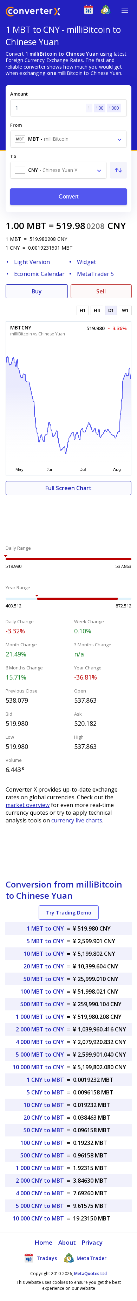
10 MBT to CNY (44, 954)
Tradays (46, 1258)
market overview (28, 805)
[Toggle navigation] (124, 10)
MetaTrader (90, 1258)
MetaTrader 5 (95, 274)
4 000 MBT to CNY (40, 1042)
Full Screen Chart (68, 488)
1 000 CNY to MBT (40, 1168)
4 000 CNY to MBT (40, 1193)
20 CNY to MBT (44, 1117)
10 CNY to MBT (44, 1105)
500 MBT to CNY (42, 1004)
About (67, 1242)
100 (99, 108)
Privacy (92, 1242)
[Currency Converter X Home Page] (33, 12)
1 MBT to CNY (45, 928)
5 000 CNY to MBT (40, 1206)
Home (43, 1242)
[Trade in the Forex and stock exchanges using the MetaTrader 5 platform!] (107, 11)
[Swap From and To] (118, 170)
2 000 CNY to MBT (40, 1180)
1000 (114, 108)
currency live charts (76, 820)
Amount (19, 94)
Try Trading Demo (68, 912)
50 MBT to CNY (44, 979)
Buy (37, 291)
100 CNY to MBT (42, 1143)
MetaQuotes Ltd (90, 1273)
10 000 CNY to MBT (38, 1218)
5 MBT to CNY (45, 941)
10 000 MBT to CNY (38, 1067)
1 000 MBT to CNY (40, 1017)
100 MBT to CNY (42, 991)
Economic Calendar (39, 274)
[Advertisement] (68, 516)
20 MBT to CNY (44, 966)
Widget (86, 262)
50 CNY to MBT (44, 1130)
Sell (101, 291)
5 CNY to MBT (45, 1092)
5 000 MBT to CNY (40, 1054)
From (16, 125)
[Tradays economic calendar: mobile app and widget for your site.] (90, 11)
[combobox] (68, 139)
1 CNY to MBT (45, 1080)
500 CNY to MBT (42, 1155)
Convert (69, 197)
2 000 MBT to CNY (40, 1029)
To (13, 156)
